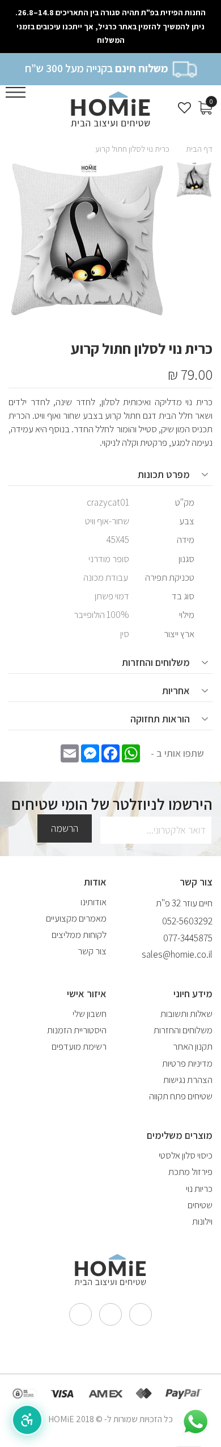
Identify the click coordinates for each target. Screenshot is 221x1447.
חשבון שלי (90, 1013)
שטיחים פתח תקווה (180, 1096)
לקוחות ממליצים (79, 934)
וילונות (202, 1221)
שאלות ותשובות (186, 1013)
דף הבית (199, 148)
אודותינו (93, 902)
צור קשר (92, 951)
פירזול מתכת (190, 1171)
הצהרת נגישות (187, 1079)
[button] (27, 1420)
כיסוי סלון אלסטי (185, 1155)
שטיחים (200, 1205)
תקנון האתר (192, 1046)
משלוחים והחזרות (183, 1030)
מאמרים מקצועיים (76, 918)
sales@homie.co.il (177, 954)
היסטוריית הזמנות (77, 1030)
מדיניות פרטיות (187, 1063)
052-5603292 (187, 921)
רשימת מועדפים (79, 1046)
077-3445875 (187, 938)
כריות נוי (199, 1188)
